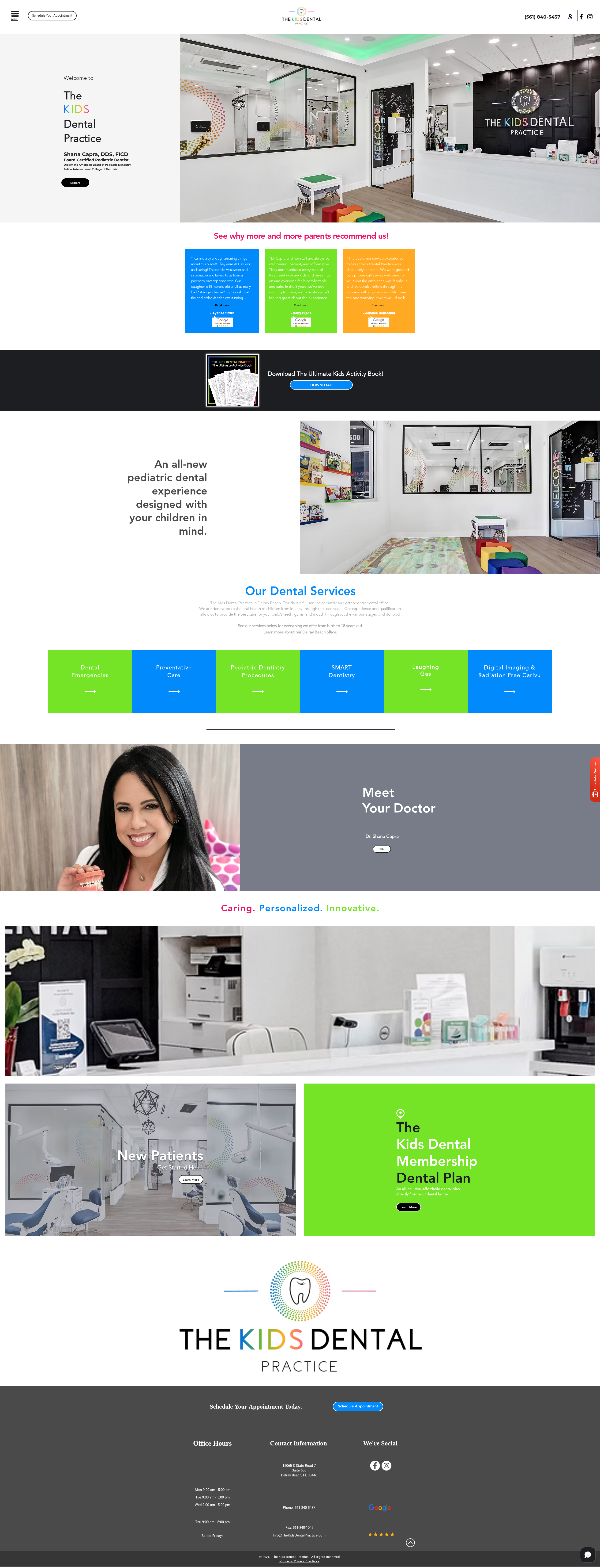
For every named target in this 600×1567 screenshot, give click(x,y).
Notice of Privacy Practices (299, 1561)
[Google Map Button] (570, 16)
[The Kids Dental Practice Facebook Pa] (375, 1466)
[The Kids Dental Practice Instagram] (589, 16)
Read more (222, 305)
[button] (15, 14)
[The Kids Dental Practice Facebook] (581, 16)
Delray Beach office (319, 632)
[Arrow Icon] (90, 691)
